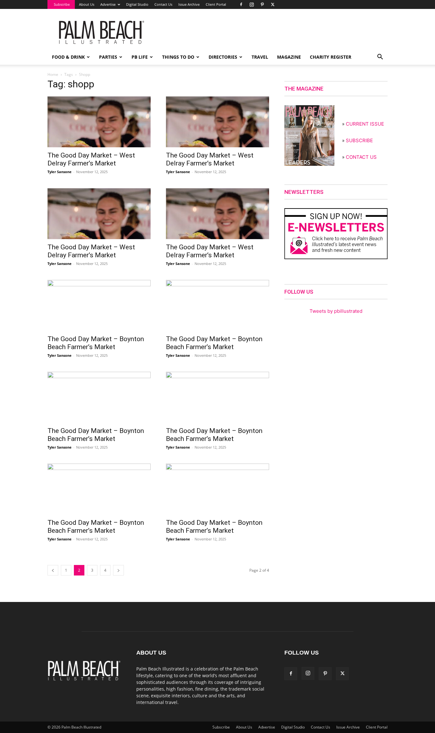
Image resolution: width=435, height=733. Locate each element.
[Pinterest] (262, 4)
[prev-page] (52, 570)
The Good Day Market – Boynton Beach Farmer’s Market (95, 343)
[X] (272, 4)
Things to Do (178, 57)
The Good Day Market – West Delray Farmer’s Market (91, 159)
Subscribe (62, 4)
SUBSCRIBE (359, 140)
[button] (380, 58)
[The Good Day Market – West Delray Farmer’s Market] (99, 121)
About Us (86, 4)
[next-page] (118, 570)
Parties (108, 57)
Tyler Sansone (59, 171)
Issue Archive (189, 4)
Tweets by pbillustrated (336, 311)
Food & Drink (68, 57)
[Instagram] (251, 4)
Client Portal (216, 4)
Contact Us (163, 4)
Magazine (289, 57)
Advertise (108, 4)
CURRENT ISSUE (365, 124)
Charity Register (330, 57)
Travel (260, 57)
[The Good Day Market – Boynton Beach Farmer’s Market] (99, 305)
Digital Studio (137, 4)
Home (52, 74)
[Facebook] (241, 4)
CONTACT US (361, 157)
